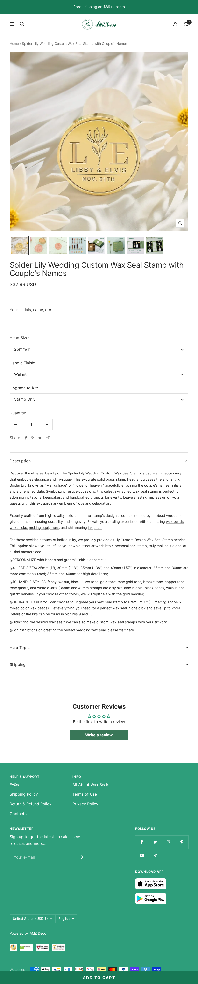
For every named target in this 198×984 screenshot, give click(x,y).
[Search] (22, 24)
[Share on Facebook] (26, 438)
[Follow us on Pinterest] (181, 842)
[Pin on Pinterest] (32, 438)
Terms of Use (84, 794)
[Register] (81, 857)
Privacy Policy (85, 803)
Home (14, 43)
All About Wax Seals (90, 784)
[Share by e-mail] (48, 437)
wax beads (175, 521)
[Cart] (185, 24)
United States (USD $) (30, 918)
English (64, 918)
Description (20, 460)
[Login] (175, 24)
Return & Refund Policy (30, 803)
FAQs (14, 784)
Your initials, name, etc (30, 309)
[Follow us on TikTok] (155, 855)
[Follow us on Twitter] (155, 842)
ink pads (95, 528)
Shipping (18, 664)
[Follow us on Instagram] (168, 842)
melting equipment (44, 528)
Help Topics (20, 647)
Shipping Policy (24, 794)
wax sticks (18, 528)
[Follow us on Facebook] (141, 842)
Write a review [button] (99, 734)
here (130, 630)
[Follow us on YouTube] (141, 855)
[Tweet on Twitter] (40, 438)
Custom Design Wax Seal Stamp (147, 540)
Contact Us (20, 813)
